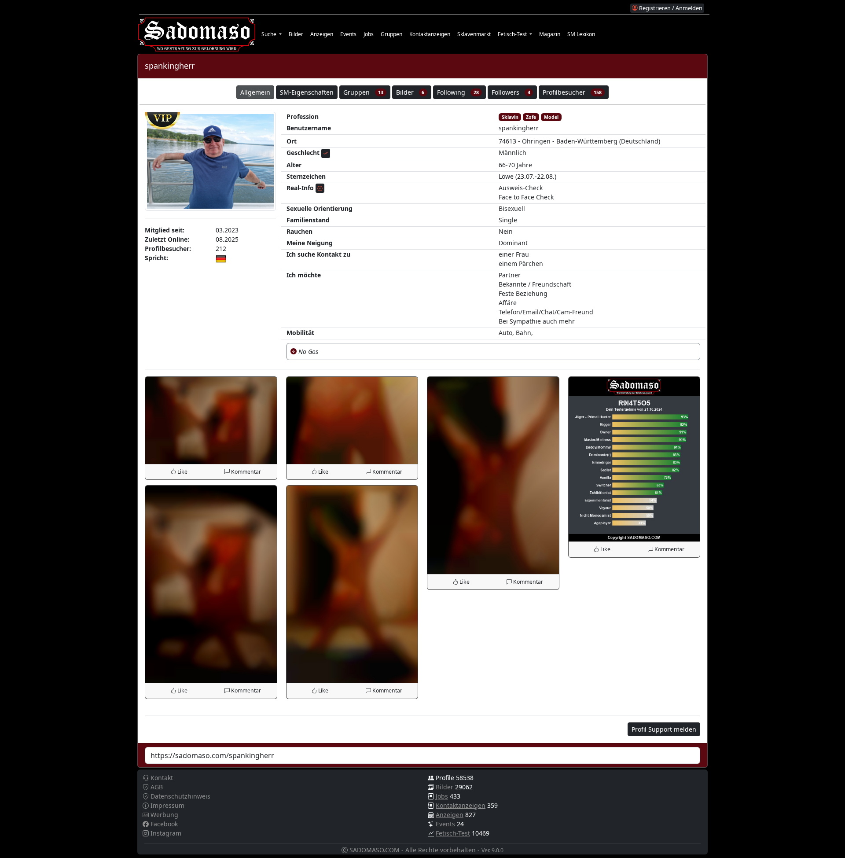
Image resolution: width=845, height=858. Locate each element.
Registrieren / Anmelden (670, 8)
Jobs (369, 34)
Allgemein (255, 92)
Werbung (163, 814)
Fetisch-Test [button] (513, 34)
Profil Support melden (664, 729)
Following (458, 92)
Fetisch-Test (453, 833)
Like (181, 471)
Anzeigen (321, 34)
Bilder (296, 34)
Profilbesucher (572, 92)
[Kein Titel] (211, 419)
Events (348, 34)
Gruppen (391, 34)
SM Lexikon (581, 34)
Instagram (165, 833)
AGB (156, 787)
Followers (511, 92)
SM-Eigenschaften (307, 92)
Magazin (549, 34)
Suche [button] (269, 34)
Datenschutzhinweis (179, 796)
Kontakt (161, 777)
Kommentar (245, 471)
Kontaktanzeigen (429, 34)
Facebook (163, 824)
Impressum (166, 805)
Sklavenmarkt (474, 34)
